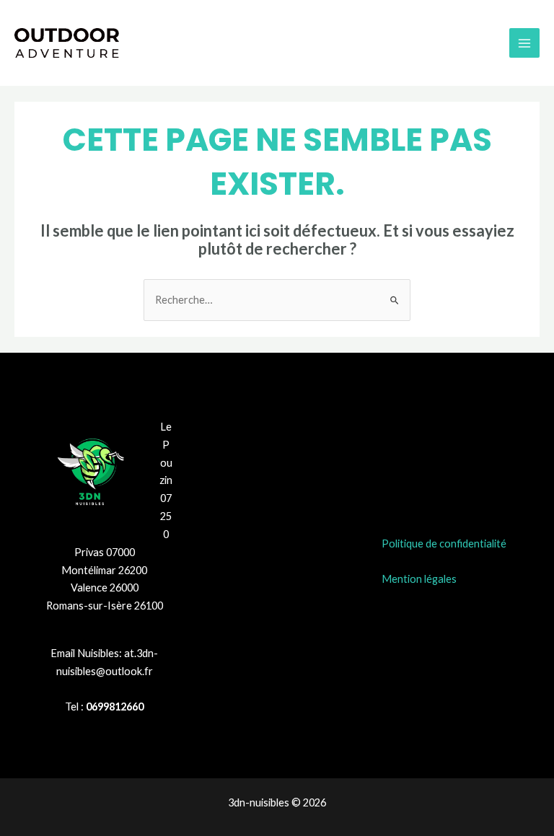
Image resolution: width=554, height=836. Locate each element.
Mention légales (419, 579)
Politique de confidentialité (444, 543)
